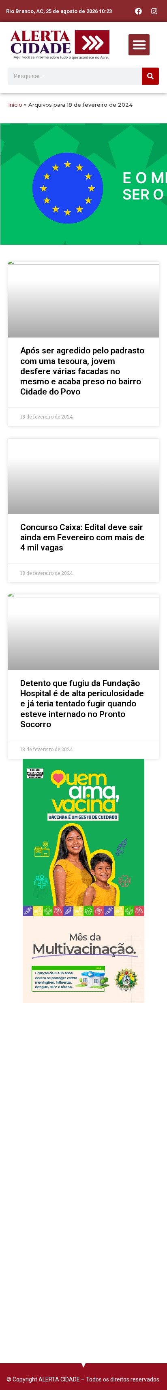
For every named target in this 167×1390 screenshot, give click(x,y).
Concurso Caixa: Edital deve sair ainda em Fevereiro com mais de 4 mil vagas (82, 537)
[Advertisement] (83, 1095)
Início (15, 104)
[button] (139, 45)
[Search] (150, 76)
